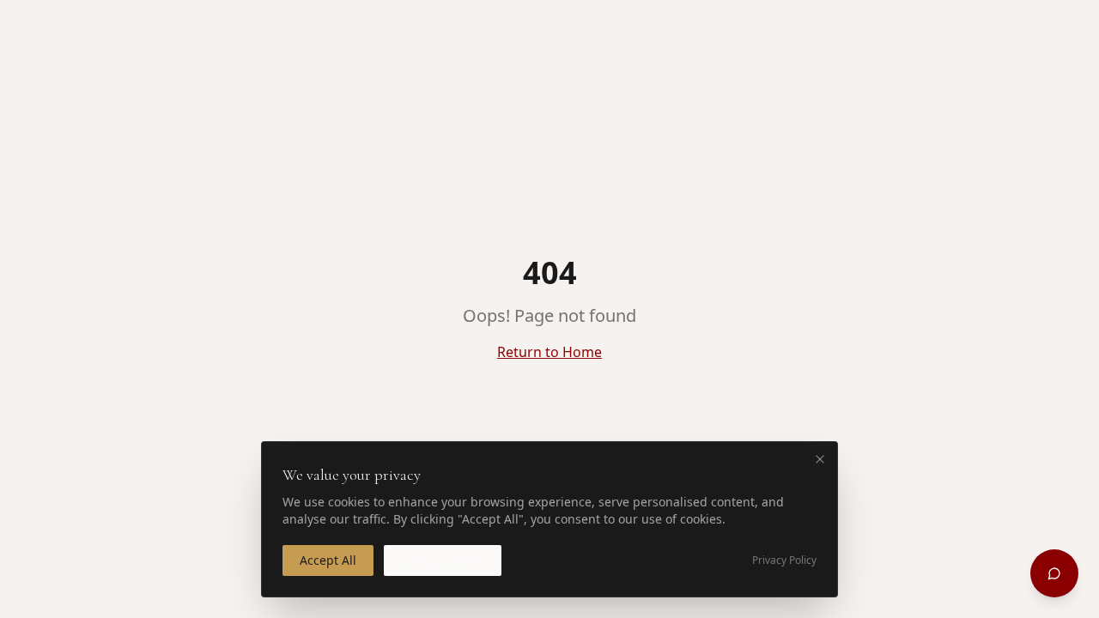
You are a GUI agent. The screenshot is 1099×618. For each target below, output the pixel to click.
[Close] (820, 459)
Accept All (328, 560)
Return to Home (549, 351)
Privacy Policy (784, 560)
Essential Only (442, 560)
